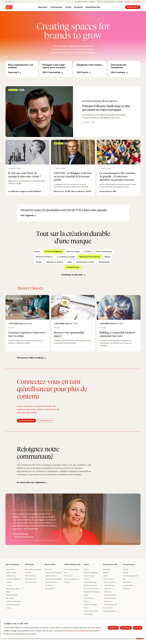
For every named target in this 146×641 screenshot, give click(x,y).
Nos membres (108, 608)
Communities (56, 7)
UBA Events (90, 69)
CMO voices (9, 598)
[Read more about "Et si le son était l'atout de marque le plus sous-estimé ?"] (27, 168)
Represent (43, 7)
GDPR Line (107, 592)
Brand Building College (53, 579)
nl (6, 1)
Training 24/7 (50, 588)
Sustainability (104, 262)
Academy (78, 7)
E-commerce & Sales (66, 257)
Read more (73, 111)
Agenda (127, 1)
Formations (48, 569)
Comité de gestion (109, 611)
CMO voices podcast (13, 601)
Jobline (105, 576)
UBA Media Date (30, 579)
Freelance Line (109, 585)
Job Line (100, 1)
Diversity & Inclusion (44, 257)
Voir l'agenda (27, 215)
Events (68, 7)
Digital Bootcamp (51, 582)
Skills (70, 262)
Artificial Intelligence (53, 251)
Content (87, 251)
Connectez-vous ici (26, 420)
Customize (126, 628)
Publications (68, 576)
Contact (120, 1)
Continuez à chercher (72, 275)
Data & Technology (12, 588)
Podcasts (67, 582)
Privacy (39, 262)
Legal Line (107, 588)
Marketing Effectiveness (89, 257)
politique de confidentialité (77, 631)
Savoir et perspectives (71, 579)
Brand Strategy (73, 251)
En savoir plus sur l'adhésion (31, 482)
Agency (37, 251)
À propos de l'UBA (81, 1)
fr (10, 1)
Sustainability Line (110, 604)
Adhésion (92, 1)
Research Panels (12, 595)
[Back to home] (9, 7)
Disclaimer (126, 588)
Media (107, 257)
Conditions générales (130, 576)
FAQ (124, 579)
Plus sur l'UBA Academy (53, 572)
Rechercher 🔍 (133, 7)
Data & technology (104, 251)
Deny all (137, 628)
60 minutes (49, 585)
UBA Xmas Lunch (30, 582)
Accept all (113, 628)
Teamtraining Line (110, 595)
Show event (27, 323)
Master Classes (51, 576)
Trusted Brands (72, 267)
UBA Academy (124, 69)
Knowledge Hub (93, 7)
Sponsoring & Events (85, 262)
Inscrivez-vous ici (45, 420)
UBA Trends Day (30, 576)
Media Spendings (110, 598)
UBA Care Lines (110, 1)
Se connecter (136, 1)
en (14, 1)
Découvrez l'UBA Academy (30, 358)
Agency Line (108, 601)
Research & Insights (54, 262)
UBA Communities (56, 69)
